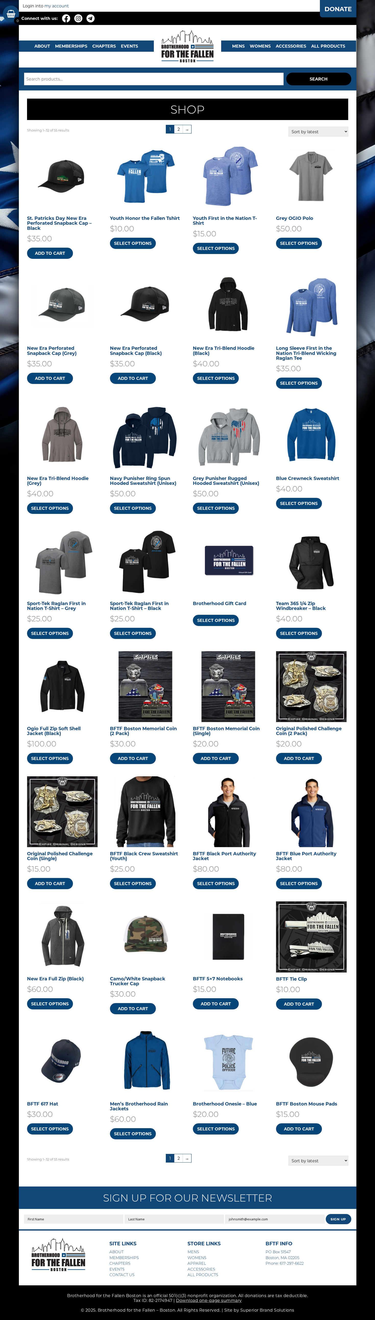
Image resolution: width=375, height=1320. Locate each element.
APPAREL (197, 1263)
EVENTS (129, 46)
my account (56, 5)
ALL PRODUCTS (328, 46)
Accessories (291, 46)
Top (362, 1307)
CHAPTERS (104, 46)
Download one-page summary (209, 1300)
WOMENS (260, 46)
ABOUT (42, 46)
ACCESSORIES (201, 1269)
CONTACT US (121, 1274)
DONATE (338, 9)
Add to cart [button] (50, 253)
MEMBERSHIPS (71, 46)
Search (319, 79)
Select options (133, 243)
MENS (238, 46)
